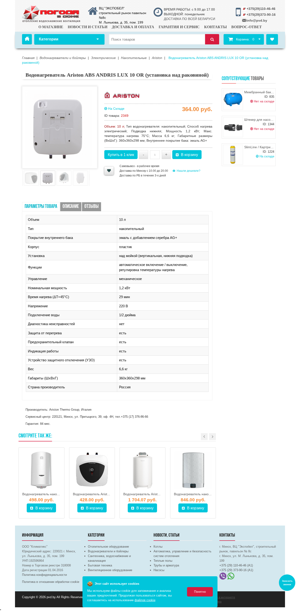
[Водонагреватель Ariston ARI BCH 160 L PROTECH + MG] (142, 470)
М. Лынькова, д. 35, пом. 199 (121, 22)
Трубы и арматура (166, 565)
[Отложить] (109, 171)
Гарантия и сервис (179, 27)
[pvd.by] (51, 13)
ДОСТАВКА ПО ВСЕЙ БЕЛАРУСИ (189, 19)
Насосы (159, 570)
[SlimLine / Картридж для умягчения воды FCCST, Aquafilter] (233, 155)
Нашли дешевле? (188, 170)
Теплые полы (163, 560)
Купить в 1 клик (121, 155)
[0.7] (0, 609)
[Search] (212, 39)
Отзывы (91, 206)
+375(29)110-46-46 (261, 9)
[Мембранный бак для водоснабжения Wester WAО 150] (233, 100)
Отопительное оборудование (108, 546)
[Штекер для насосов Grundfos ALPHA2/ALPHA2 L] (233, 127)
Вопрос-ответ (246, 27)
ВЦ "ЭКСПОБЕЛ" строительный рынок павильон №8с (122, 12)
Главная (27, 39)
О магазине (50, 27)
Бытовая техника (100, 565)
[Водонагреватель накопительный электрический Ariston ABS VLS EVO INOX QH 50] (193, 470)
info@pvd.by (257, 20)
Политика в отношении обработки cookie (50, 582)
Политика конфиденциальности (44, 575)
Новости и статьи (87, 27)
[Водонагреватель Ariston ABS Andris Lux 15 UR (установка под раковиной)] (92, 470)
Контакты (215, 27)
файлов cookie (145, 600)
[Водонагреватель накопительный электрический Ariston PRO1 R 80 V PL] (41, 470)
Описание (71, 206)
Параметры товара (41, 206)
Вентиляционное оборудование (110, 570)
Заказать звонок (287, 583)
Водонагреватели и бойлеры (108, 551)
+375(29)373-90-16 (261, 14)
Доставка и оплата (133, 27)
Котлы (158, 546)
